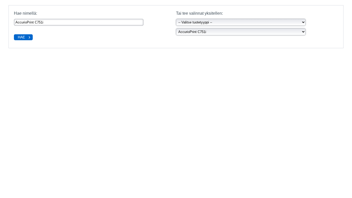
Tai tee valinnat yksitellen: (199, 13)
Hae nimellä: (25, 13)
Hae (21, 37)
